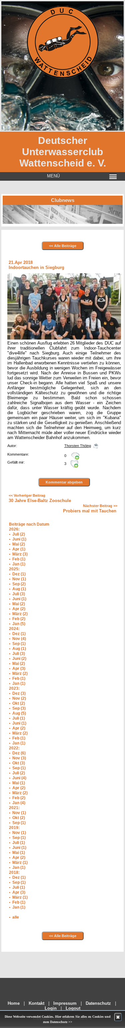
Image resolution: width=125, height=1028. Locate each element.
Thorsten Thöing (77, 446)
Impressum (65, 1003)
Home (14, 1003)
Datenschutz (98, 1003)
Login (51, 1008)
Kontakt (36, 1003)
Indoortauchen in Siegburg (36, 267)
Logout (73, 1008)
